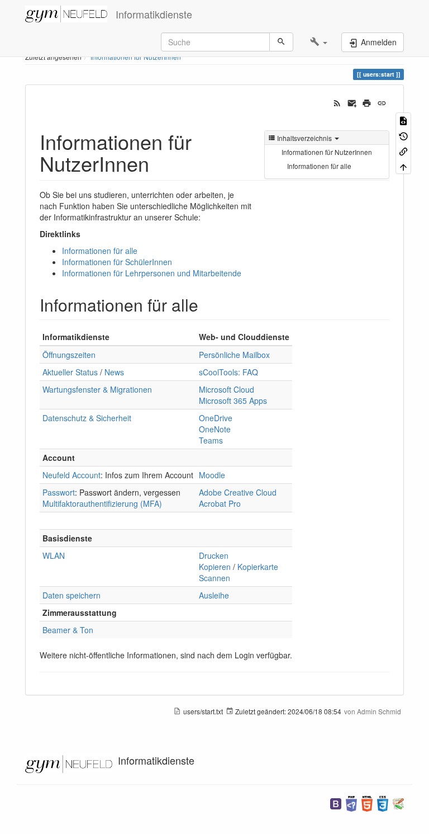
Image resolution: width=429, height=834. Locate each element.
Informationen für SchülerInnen (117, 261)
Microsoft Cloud (226, 389)
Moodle (212, 474)
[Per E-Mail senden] (352, 101)
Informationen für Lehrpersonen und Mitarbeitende (151, 273)
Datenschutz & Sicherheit (86, 417)
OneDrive (215, 417)
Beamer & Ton (67, 629)
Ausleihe (214, 595)
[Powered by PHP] (351, 802)
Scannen (214, 577)
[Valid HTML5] (367, 802)
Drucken (213, 555)
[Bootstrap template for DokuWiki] (335, 802)
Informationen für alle (319, 166)
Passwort (58, 492)
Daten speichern (71, 595)
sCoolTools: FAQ (228, 372)
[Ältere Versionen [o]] (403, 135)
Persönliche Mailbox (234, 354)
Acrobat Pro (220, 503)
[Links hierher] (403, 151)
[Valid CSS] (382, 802)
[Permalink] (382, 101)
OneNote (215, 429)
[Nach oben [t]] (403, 166)
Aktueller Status (70, 372)
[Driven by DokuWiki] (398, 802)
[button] (319, 42)
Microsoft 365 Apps (233, 400)
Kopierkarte (257, 566)
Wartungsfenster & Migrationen (97, 389)
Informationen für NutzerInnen (327, 152)
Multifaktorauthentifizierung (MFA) (102, 503)
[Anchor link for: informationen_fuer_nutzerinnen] (159, 163)
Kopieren (215, 566)
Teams (211, 440)
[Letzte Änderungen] (337, 101)
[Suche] (281, 41)
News (114, 372)
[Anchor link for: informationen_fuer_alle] (206, 304)
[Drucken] (366, 101)
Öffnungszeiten (69, 354)
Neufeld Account (71, 474)
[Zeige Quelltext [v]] (403, 120)
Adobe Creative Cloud (238, 492)
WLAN (53, 555)
